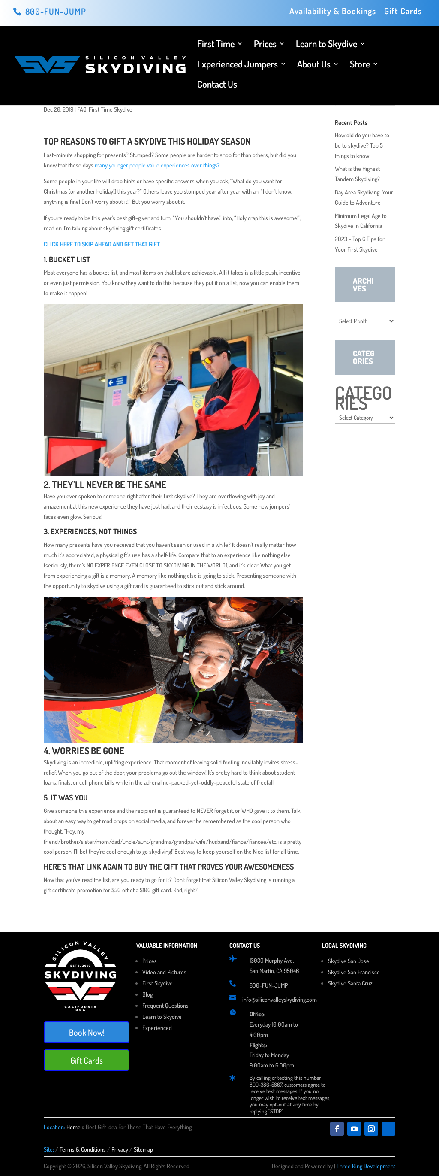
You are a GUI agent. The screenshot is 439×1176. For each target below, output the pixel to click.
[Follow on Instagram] (371, 1129)
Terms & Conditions (83, 1149)
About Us (314, 65)
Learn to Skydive (326, 44)
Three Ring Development (366, 1166)
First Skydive (157, 983)
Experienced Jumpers (237, 65)
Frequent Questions (165, 1005)
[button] (173, 397)
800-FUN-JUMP (269, 985)
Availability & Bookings (332, 11)
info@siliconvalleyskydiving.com (279, 999)
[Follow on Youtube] (354, 1129)
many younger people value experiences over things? (157, 165)
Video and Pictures (164, 972)
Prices (265, 44)
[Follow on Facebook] (337, 1129)
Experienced (157, 1027)
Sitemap (143, 1149)
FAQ (82, 109)
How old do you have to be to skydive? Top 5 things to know (362, 145)
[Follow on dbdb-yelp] (388, 1129)
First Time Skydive (110, 109)
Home (73, 1127)
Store (360, 65)
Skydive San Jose (348, 960)
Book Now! (87, 1032)
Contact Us (217, 85)
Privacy (119, 1149)
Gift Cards (403, 11)
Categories (363, 398)
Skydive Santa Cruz (350, 983)
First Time (216, 44)
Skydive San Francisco (354, 972)
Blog (147, 994)
